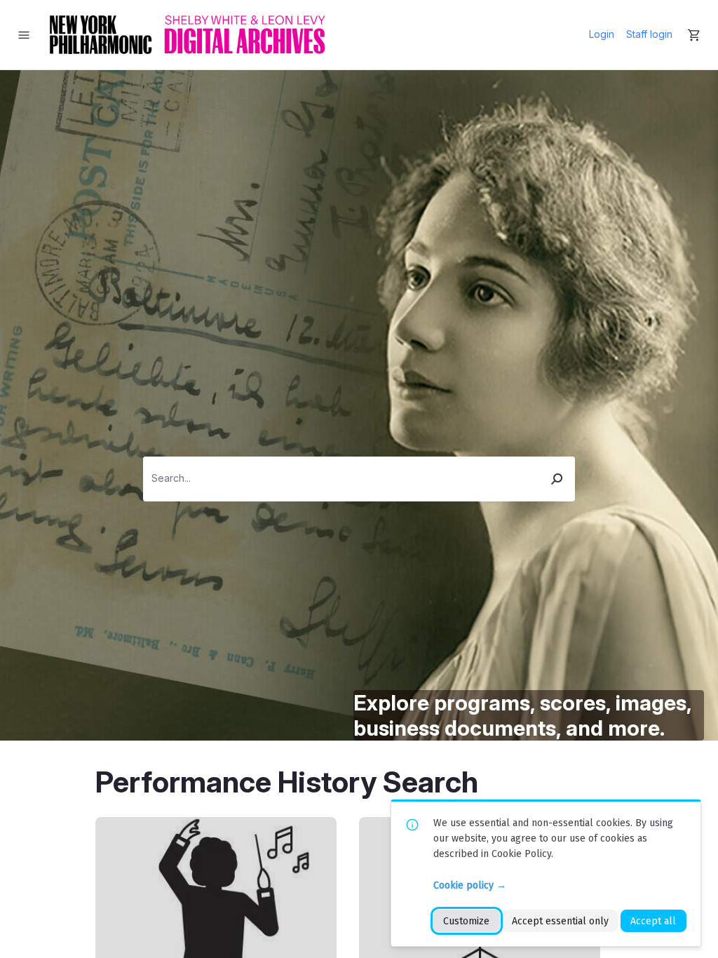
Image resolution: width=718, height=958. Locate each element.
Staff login (649, 34)
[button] (557, 479)
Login (601, 34)
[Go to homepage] (187, 34)
